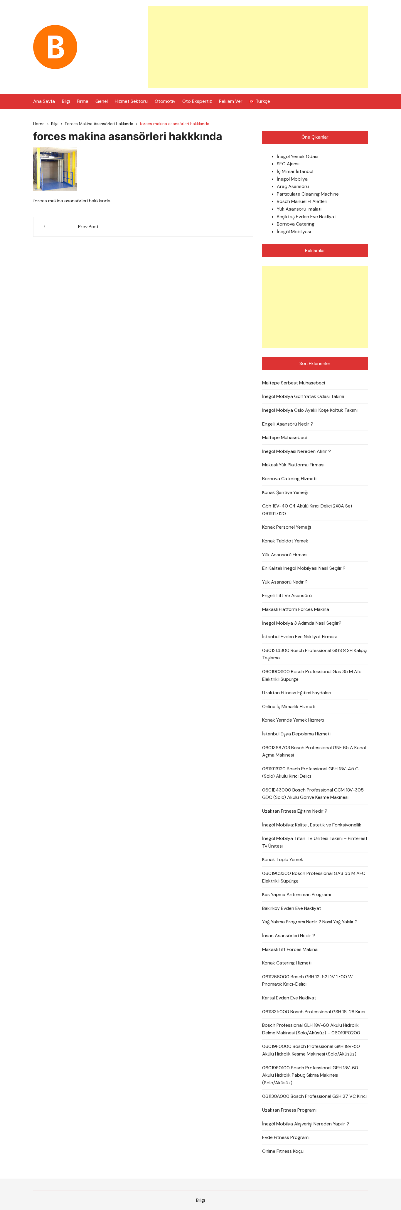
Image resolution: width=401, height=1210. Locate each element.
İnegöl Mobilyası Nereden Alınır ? (296, 451)
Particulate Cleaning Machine (308, 194)
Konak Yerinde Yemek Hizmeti (293, 720)
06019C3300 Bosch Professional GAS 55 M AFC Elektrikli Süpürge (313, 877)
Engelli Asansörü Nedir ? (287, 424)
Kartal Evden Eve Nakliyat (289, 998)
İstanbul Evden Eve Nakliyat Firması (299, 636)
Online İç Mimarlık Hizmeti (288, 706)
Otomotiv (165, 101)
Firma (82, 101)
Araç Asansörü (293, 186)
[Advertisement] (258, 47)
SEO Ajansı (288, 164)
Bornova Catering (295, 224)
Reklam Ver (230, 101)
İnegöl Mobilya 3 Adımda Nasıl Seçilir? (301, 623)
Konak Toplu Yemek (282, 859)
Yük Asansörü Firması (284, 555)
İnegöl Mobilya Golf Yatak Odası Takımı (303, 396)
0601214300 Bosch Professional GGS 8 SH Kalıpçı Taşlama (314, 654)
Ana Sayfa (44, 101)
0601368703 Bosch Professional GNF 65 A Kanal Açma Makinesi (314, 751)
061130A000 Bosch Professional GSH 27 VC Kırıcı (314, 1096)
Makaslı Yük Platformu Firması (293, 465)
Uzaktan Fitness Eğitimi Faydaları (296, 693)
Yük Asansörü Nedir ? (285, 582)
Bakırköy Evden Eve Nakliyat (291, 908)
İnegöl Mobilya (292, 179)
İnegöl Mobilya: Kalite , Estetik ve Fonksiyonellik (311, 825)
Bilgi (66, 101)
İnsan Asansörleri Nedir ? (288, 935)
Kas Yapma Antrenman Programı (296, 894)
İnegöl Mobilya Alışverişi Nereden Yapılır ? (305, 1124)
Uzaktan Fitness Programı (289, 1110)
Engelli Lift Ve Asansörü (287, 595)
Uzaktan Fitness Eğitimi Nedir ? (294, 811)
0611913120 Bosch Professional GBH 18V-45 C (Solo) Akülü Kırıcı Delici (310, 772)
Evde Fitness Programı (285, 1137)
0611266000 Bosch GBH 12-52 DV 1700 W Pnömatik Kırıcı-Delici (307, 980)
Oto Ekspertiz (197, 101)
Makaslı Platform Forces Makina (295, 609)
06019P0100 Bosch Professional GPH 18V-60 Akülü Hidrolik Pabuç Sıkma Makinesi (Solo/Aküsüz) (310, 1075)
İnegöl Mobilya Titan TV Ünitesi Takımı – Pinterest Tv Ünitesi (315, 842)
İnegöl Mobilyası (294, 231)
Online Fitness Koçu (283, 1151)
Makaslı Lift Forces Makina (290, 949)
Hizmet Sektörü (131, 101)
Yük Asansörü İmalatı (299, 209)
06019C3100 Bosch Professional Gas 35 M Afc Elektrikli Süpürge (311, 675)
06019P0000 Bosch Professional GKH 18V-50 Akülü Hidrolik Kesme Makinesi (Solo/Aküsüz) (311, 1050)
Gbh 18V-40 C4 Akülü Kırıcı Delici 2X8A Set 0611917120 (307, 510)
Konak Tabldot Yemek (285, 541)
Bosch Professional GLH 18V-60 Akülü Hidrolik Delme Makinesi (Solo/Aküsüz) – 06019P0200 (311, 1029)
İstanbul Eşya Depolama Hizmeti (296, 734)
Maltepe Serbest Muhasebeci (293, 383)
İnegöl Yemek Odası (297, 156)
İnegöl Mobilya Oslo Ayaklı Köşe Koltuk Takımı (310, 410)
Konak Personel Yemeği (286, 527)
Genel (101, 101)
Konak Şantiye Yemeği (285, 492)
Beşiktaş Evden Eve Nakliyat (306, 217)
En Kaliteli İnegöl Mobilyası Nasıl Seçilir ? (304, 568)
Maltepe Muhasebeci (284, 437)
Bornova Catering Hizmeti (289, 478)
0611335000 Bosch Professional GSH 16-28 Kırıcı (313, 1012)
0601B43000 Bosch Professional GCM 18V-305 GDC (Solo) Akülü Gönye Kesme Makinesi (313, 794)
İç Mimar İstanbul (295, 171)
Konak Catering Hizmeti (286, 963)
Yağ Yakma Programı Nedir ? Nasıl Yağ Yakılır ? (310, 922)
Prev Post (88, 226)
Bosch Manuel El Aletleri (302, 201)
